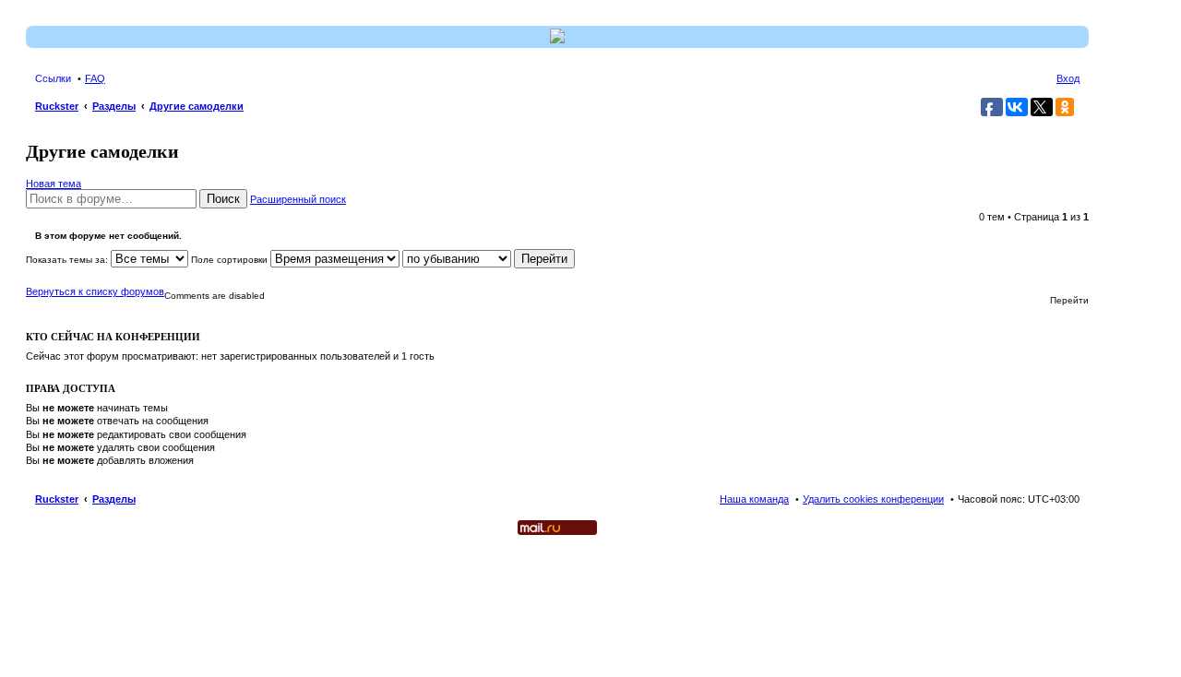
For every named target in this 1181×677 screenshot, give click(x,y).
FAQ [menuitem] (95, 78)
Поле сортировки (230, 260)
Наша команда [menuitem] (754, 499)
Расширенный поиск (298, 199)
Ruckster (56, 499)
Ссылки (53, 78)
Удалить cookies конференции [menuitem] (873, 499)
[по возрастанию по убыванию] (456, 260)
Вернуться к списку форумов (95, 291)
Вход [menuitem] (1068, 78)
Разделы (114, 499)
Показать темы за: (68, 260)
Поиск (223, 199)
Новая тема (53, 183)
